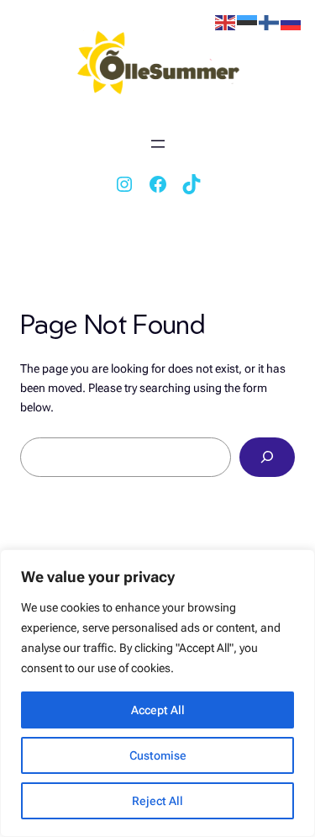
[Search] (267, 457)
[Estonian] (248, 22)
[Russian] (291, 22)
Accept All (158, 710)
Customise (157, 755)
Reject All (157, 801)
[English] (226, 22)
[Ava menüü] (158, 144)
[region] (157, 693)
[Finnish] (270, 22)
